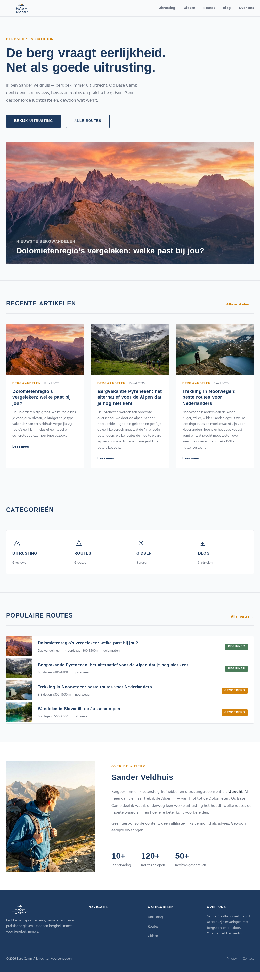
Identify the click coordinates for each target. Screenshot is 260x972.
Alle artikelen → (240, 304)
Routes (209, 8)
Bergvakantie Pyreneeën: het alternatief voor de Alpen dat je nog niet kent (130, 398)
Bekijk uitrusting (33, 121)
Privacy (232, 958)
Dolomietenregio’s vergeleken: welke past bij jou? (41, 398)
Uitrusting (167, 8)
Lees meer (20, 446)
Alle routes (87, 121)
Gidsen (190, 8)
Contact (248, 958)
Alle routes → (242, 617)
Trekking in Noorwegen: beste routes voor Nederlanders (209, 398)
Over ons (246, 8)
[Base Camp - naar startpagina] (22, 8)
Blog (227, 8)
